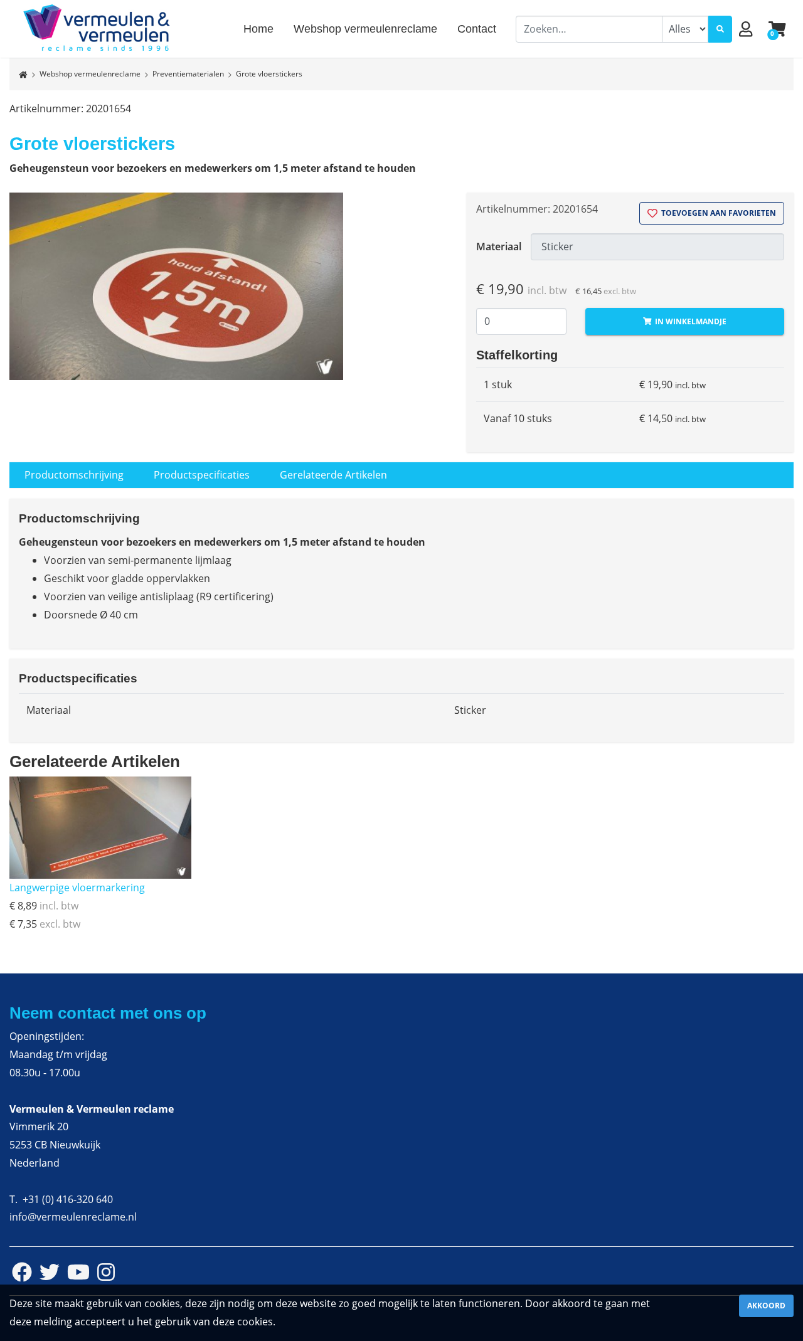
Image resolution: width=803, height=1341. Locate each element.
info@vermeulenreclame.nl (73, 1217)
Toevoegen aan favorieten (717, 213)
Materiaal (498, 246)
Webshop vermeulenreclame (90, 73)
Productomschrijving (74, 475)
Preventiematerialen (188, 73)
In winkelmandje (689, 321)
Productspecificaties (202, 475)
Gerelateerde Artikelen (333, 475)
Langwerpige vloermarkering (77, 887)
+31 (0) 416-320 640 (68, 1199)
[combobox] (589, 29)
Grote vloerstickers (269, 73)
